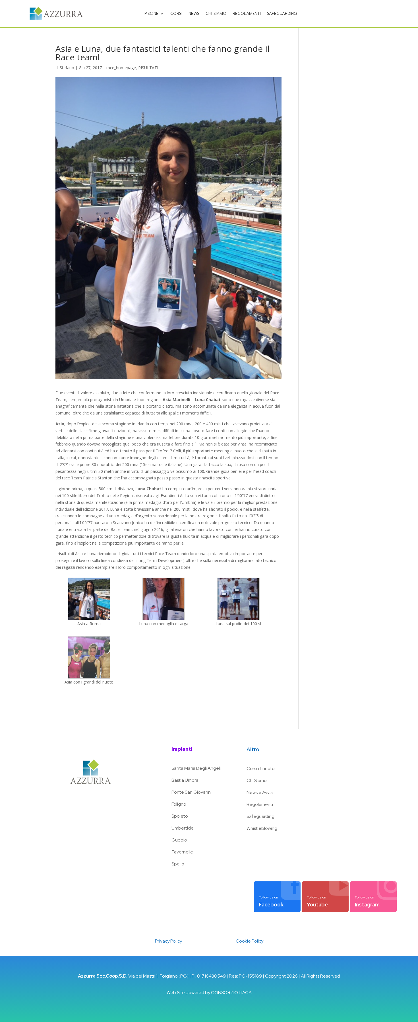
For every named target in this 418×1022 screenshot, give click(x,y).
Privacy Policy (168, 941)
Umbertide (182, 828)
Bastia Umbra (184, 780)
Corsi (176, 14)
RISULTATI (148, 67)
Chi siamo (216, 14)
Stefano (67, 67)
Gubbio (179, 840)
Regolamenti (247, 14)
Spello (177, 864)
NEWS (194, 14)
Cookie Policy (249, 941)
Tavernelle (182, 852)
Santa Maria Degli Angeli (196, 768)
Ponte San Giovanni (191, 792)
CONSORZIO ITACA (231, 993)
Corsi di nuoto (261, 768)
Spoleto (179, 816)
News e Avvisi (260, 792)
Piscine (151, 14)
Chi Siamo (257, 780)
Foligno (178, 804)
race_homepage (121, 67)
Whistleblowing (262, 828)
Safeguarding (260, 816)
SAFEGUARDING (282, 14)
